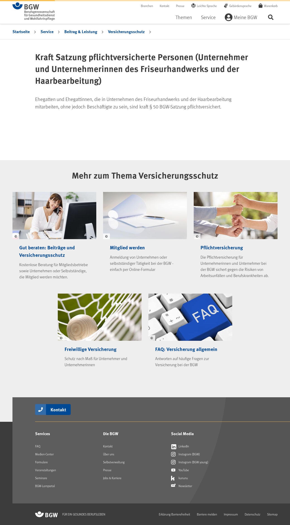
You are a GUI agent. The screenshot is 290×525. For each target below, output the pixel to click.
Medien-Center (44, 454)
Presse (180, 6)
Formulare (41, 462)
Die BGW (110, 434)
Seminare (41, 478)
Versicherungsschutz (126, 31)
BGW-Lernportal (45, 486)
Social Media (182, 434)
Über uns (108, 454)
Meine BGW (245, 17)
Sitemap (272, 514)
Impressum (231, 514)
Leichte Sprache (207, 6)
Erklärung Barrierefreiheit (174, 514)
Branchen (147, 6)
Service (208, 17)
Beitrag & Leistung (80, 31)
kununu (183, 478)
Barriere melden (207, 514)
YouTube (183, 470)
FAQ (37, 446)
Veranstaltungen (45, 470)
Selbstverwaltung (114, 462)
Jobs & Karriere (112, 478)
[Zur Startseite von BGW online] (33, 11)
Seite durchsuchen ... (271, 17)
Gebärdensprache (240, 6)
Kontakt (164, 6)
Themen (184, 17)
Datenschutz (252, 514)
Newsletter (185, 486)
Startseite (21, 31)
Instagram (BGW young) (193, 462)
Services (42, 434)
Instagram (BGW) (189, 454)
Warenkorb (271, 6)
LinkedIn (183, 446)
